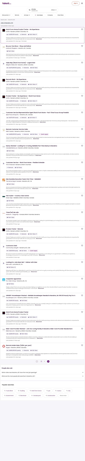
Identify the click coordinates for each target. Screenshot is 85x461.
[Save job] (82, 29)
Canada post (37, 395)
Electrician (23, 395)
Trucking (22, 391)
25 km (53, 10)
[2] (48, 361)
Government (10, 395)
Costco (59, 391)
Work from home (36, 391)
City (69, 391)
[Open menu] (82, 3)
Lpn (49, 391)
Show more (39, 39)
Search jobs (4, 19)
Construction (51, 395)
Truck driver (9, 391)
